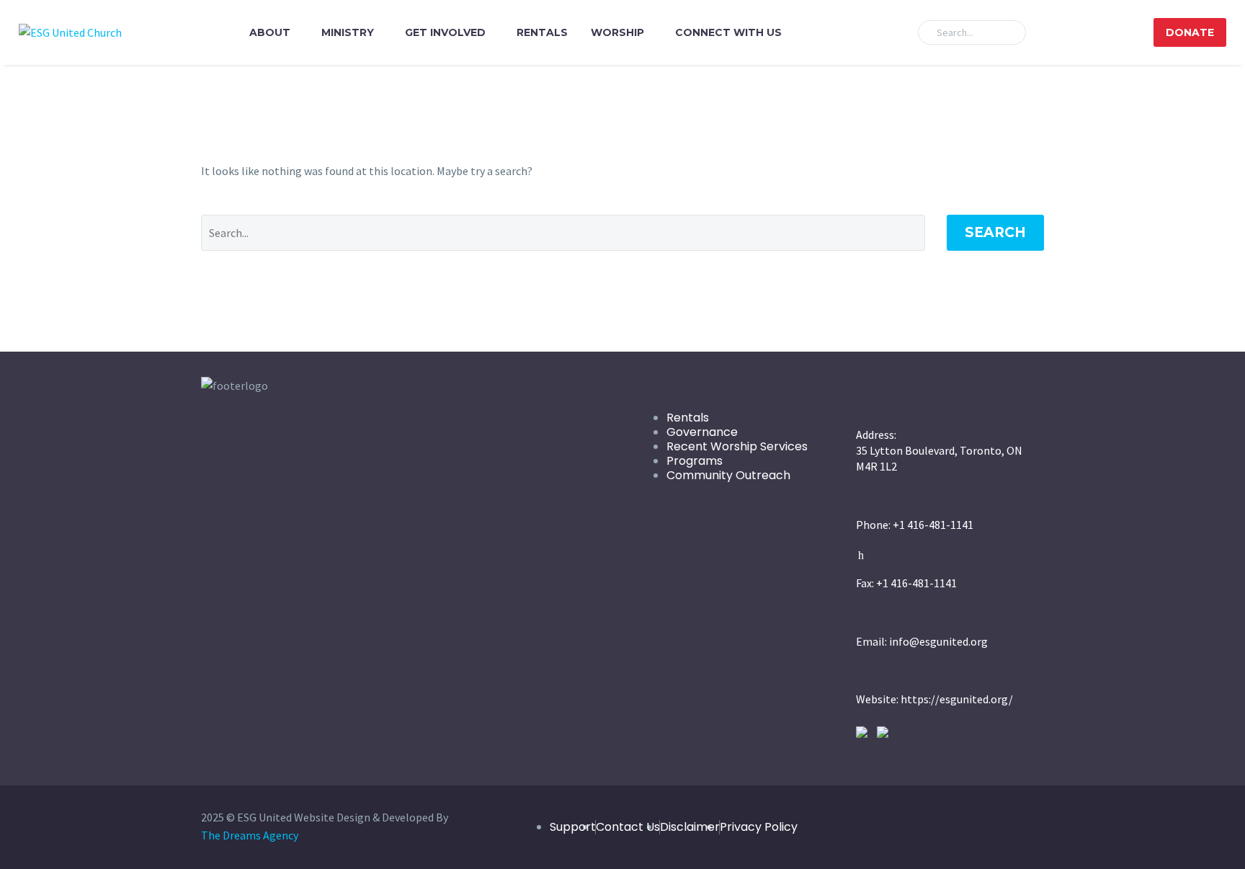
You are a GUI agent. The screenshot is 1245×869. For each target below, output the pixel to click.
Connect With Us (728, 32)
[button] (1008, 32)
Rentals (542, 32)
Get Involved (445, 32)
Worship (617, 32)
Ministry (347, 32)
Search (995, 232)
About (269, 32)
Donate (1190, 32)
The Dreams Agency (249, 835)
